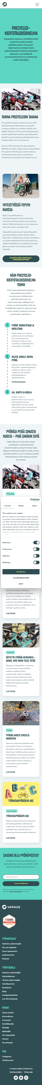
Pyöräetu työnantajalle (11, 944)
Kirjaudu (5, 959)
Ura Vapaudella (8, 1035)
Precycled (6, 1020)
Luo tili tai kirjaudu (10, 999)
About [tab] (34, 506)
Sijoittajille (6, 1031)
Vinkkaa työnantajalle (11, 980)
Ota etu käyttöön (9, 947)
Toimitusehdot (15, 1072)
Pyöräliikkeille (8, 1024)
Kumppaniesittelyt (10, 995)
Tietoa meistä (8, 1013)
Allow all (21, 572)
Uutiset (5, 1039)
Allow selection (21, 578)
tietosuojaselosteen (15, 891)
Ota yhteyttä (7, 1043)
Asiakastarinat (8, 955)
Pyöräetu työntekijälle (11, 973)
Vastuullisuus (7, 1016)
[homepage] (5, 4)
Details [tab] (21, 506)
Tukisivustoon (8, 1060)
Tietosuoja (28, 1072)
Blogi (4, 991)
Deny (21, 584)
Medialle (5, 1028)
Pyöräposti (6, 988)
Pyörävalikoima (8, 976)
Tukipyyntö (6, 1056)
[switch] (36, 549)
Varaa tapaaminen (9, 951)
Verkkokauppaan (19, 382)
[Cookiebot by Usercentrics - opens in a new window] (30, 500)
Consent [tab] (7, 506)
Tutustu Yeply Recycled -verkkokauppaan (21, 258)
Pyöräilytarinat (8, 984)
